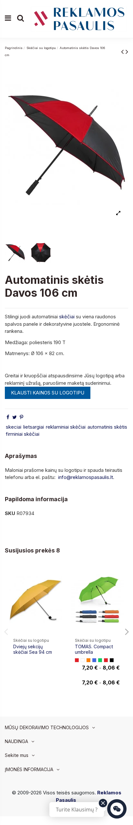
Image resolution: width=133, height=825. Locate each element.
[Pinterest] (21, 417)
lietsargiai (33, 427)
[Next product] (127, 51)
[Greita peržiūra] (57, 587)
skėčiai (67, 316)
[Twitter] (14, 417)
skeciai (13, 427)
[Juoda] (112, 660)
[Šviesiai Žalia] (100, 660)
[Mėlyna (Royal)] (94, 660)
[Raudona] (77, 660)
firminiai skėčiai (22, 434)
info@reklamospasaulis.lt (85, 477)
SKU (10, 513)
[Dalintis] (7, 417)
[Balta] (83, 660)
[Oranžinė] (88, 660)
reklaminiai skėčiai (66, 427)
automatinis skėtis (107, 427)
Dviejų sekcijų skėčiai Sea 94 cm (32, 649)
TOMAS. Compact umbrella (94, 649)
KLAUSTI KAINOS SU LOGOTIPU (47, 393)
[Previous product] (123, 51)
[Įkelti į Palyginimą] (57, 576)
